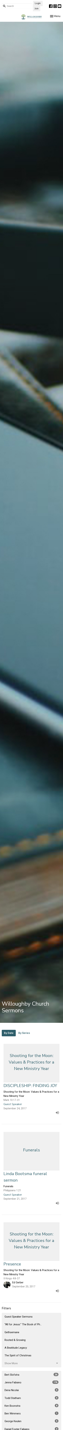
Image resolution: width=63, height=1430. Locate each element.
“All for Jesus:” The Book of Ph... (23, 1324)
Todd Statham (31, 1398)
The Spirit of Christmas (18, 1355)
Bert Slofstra (31, 1374)
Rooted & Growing (15, 1340)
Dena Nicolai (31, 1390)
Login (38, 3)
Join (36, 8)
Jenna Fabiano (31, 1382)
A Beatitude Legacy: (16, 1347)
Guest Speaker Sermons (19, 1316)
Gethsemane (12, 1332)
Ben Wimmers (31, 1413)
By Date (8, 1033)
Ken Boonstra (31, 1405)
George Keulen (31, 1421)
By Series (24, 1033)
